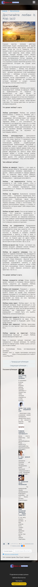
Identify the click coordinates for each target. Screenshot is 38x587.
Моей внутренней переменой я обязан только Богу (22, 512)
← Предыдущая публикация (19, 362)
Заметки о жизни (16, 545)
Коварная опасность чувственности (22, 432)
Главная (4, 11)
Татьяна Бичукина (29, 543)
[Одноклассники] (24, 546)
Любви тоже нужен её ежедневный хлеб (24, 409)
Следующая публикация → (19, 365)
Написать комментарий (11, 554)
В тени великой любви (24, 457)
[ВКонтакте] (22, 546)
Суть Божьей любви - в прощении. (22, 377)
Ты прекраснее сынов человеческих (23, 483)
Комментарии (8, 551)
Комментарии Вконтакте (23, 551)
